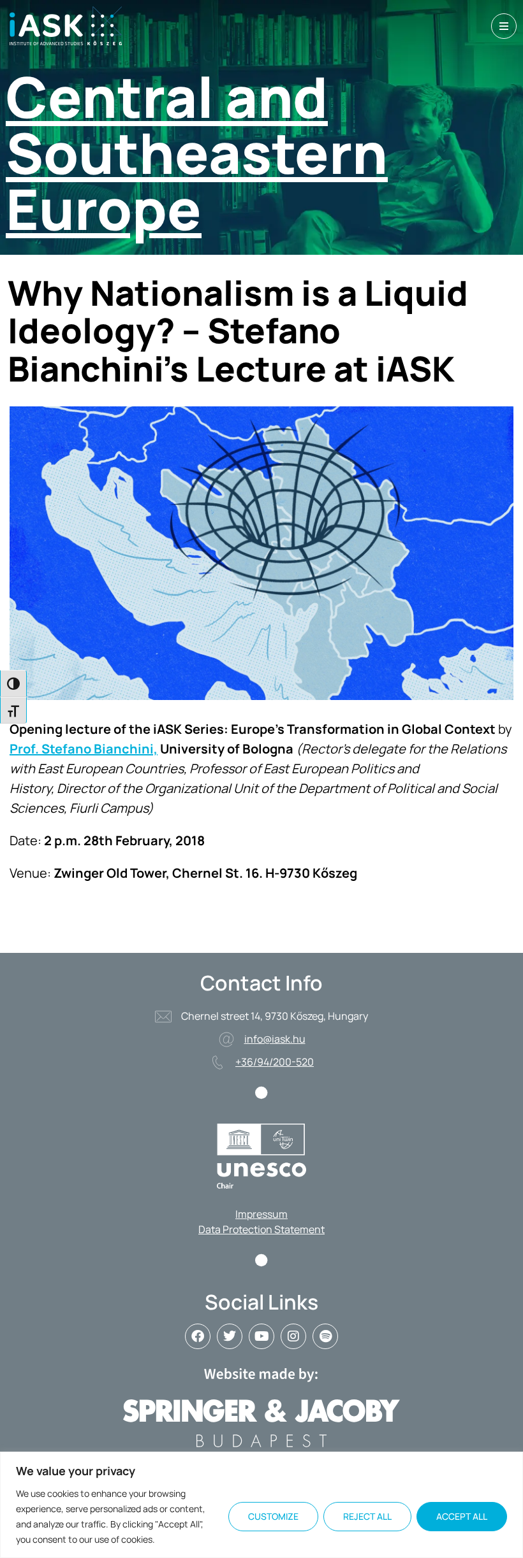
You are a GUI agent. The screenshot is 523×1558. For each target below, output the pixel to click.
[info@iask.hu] (226, 1039)
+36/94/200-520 (274, 1062)
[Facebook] (197, 1336)
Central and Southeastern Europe (197, 152)
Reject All (367, 1516)
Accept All (461, 1516)
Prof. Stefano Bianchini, (84, 748)
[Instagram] (293, 1336)
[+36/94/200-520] (217, 1062)
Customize (273, 1516)
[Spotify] (325, 1336)
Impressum (261, 1214)
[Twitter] (229, 1336)
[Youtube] (261, 1336)
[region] (261, 1505)
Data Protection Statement (261, 1229)
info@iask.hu (275, 1039)
